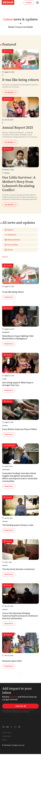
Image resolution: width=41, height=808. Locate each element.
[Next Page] (20, 674)
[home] (8, 2)
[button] (37, 2)
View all (5, 257)
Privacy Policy (23, 710)
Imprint (4, 740)
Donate (29, 2)
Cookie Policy (6, 736)
